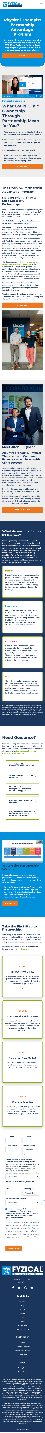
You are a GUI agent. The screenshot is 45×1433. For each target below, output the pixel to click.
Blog (22, 1306)
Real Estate (22, 1354)
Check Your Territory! (22, 1426)
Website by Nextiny (22, 1430)
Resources (22, 1302)
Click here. (25, 949)
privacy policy (15, 1237)
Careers (22, 1321)
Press (22, 1317)
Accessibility (22, 1372)
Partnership (22, 1325)
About (22, 1313)
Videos (22, 1310)
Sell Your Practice (22, 1329)
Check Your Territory (22, 1346)
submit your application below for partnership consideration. (20, 263)
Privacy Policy (22, 1368)
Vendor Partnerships (22, 1350)
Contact (22, 1343)
